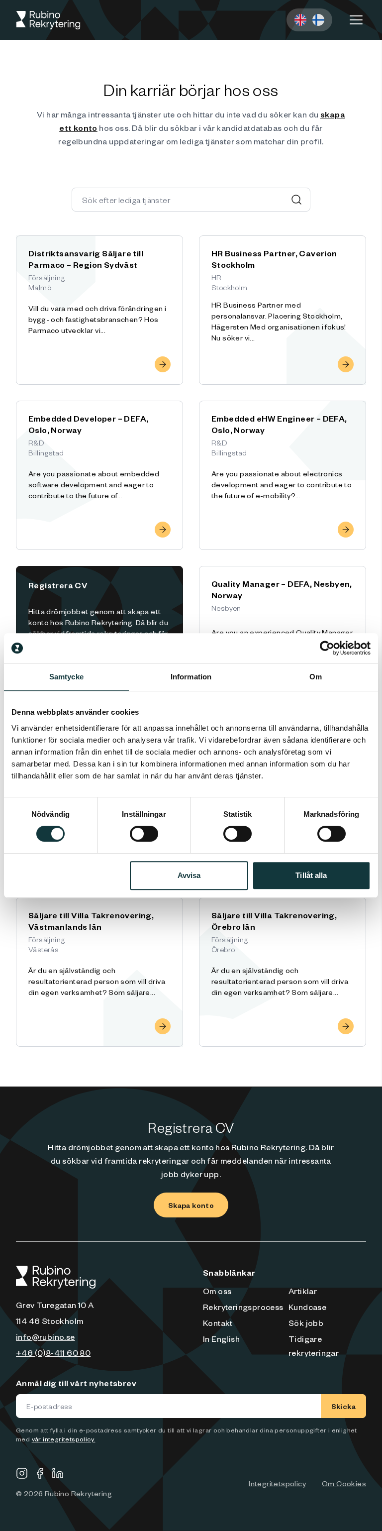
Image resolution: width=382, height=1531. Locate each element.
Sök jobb (305, 1322)
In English (221, 1338)
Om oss (217, 1291)
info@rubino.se (45, 1336)
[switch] (144, 834)
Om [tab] (315, 676)
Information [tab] (191, 676)
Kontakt (218, 1322)
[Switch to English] (300, 20)
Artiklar (302, 1291)
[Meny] (356, 20)
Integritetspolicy (277, 1483)
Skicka (343, 1406)
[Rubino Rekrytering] (48, 20)
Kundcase (307, 1307)
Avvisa (189, 875)
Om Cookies (344, 1483)
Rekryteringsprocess (243, 1307)
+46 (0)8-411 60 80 (53, 1352)
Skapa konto (191, 1205)
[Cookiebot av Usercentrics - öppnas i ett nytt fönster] (327, 648)
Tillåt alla (311, 875)
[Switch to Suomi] (318, 20)
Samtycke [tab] (66, 676)
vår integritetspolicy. (64, 1439)
